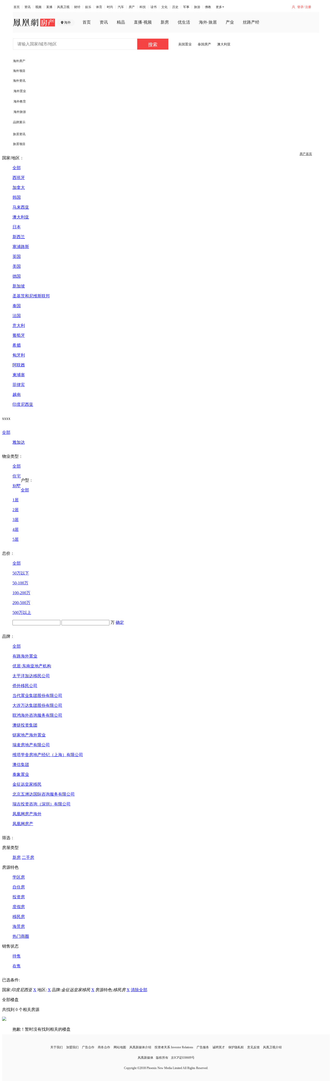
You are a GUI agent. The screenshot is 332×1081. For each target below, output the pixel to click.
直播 (49, 7)
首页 (16, 7)
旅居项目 (19, 144)
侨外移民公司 (24, 685)
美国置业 (185, 44)
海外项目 (19, 71)
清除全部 (139, 990)
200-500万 (21, 602)
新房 (165, 22)
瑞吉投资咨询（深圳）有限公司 (41, 804)
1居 (15, 500)
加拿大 (18, 187)
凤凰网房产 (22, 824)
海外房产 (19, 61)
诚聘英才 (218, 1047)
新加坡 (18, 286)
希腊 (16, 345)
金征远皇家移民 (27, 784)
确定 (120, 622)
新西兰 (18, 237)
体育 (99, 7)
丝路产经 (251, 22)
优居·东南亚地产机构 (31, 666)
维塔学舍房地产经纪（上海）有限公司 (47, 754)
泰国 (16, 306)
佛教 (208, 7)
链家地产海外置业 (29, 735)
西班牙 (18, 177)
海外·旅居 (208, 22)
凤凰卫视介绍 (272, 1047)
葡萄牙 (18, 335)
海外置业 (19, 91)
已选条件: (11, 980)
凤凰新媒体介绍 (140, 1047)
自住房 (18, 887)
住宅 (16, 476)
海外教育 (19, 101)
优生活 (184, 22)
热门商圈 (20, 936)
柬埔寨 (18, 375)
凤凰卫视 (63, 7)
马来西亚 (20, 207)
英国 (16, 256)
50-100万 (20, 583)
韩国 (16, 197)
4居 (15, 529)
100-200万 (21, 593)
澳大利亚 (224, 44)
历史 (175, 7)
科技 (143, 7)
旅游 (197, 7)
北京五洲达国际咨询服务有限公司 (43, 794)
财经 (77, 7)
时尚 (110, 7)
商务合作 (104, 1047)
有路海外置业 (24, 656)
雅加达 (18, 442)
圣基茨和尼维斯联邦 (31, 296)
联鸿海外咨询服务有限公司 (37, 715)
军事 (186, 7)
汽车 (121, 7)
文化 (164, 7)
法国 (16, 315)
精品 (121, 22)
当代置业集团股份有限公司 (37, 695)
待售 (16, 956)
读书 (153, 7)
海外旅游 (19, 112)
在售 (16, 966)
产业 (230, 22)
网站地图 (120, 1047)
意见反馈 (253, 1047)
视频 (38, 7)
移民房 (18, 916)
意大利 (18, 325)
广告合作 (88, 1047)
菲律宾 (18, 384)
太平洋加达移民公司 (31, 676)
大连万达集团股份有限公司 (37, 705)
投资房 (18, 897)
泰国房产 (204, 44)
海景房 (18, 926)
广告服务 (203, 1047)
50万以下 (20, 573)
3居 (15, 519)
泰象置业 (20, 774)
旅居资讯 (19, 134)
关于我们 (56, 1047)
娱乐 (88, 7)
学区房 (18, 877)
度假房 (18, 907)
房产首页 (306, 154)
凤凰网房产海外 (27, 814)
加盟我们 (72, 1047)
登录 (300, 7)
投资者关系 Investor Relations (174, 1047)
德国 (16, 276)
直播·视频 (143, 22)
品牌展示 (19, 122)
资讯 (27, 7)
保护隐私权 (236, 1047)
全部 (16, 168)
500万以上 (21, 612)
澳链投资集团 (24, 725)
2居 (15, 510)
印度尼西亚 (22, 404)
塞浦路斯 (20, 246)
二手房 (28, 857)
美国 (16, 266)
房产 (132, 7)
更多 (219, 7)
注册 (308, 7)
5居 (15, 539)
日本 (16, 227)
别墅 (16, 486)
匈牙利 (18, 355)
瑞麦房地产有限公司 (31, 745)
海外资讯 (19, 81)
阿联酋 (18, 365)
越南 (16, 394)
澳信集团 (20, 764)
